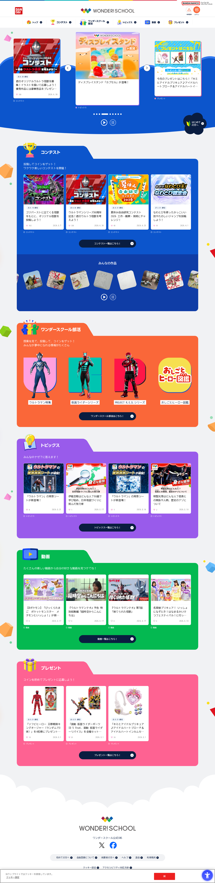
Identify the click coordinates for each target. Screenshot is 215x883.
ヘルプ (125, 857)
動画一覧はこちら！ (107, 639)
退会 (137, 857)
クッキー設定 (89, 868)
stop (113, 122)
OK (164, 876)
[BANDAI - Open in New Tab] (19, 10)
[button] (147, 68)
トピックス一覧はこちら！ (107, 528)
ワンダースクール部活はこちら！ (107, 416)
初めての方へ (63, 857)
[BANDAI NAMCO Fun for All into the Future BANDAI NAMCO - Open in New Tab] (197, 4)
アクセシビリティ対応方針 (115, 868)
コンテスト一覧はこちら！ (107, 244)
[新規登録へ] (189, 9)
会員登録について (85, 857)
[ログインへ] (196, 9)
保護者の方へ (108, 857)
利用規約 (151, 857)
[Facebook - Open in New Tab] (113, 845)
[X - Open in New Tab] (101, 845)
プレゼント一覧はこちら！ (107, 755)
